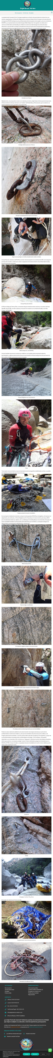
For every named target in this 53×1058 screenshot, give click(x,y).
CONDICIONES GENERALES (35, 989)
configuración (5, 1056)
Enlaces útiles (8, 993)
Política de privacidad (33, 993)
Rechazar (35, 1054)
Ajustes (43, 1054)
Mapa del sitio (31, 994)
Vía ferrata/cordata (9, 989)
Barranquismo (18, 13)
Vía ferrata (25, 13)
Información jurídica (33, 988)
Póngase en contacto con (34, 991)
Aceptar (26, 1054)
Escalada (31, 13)
